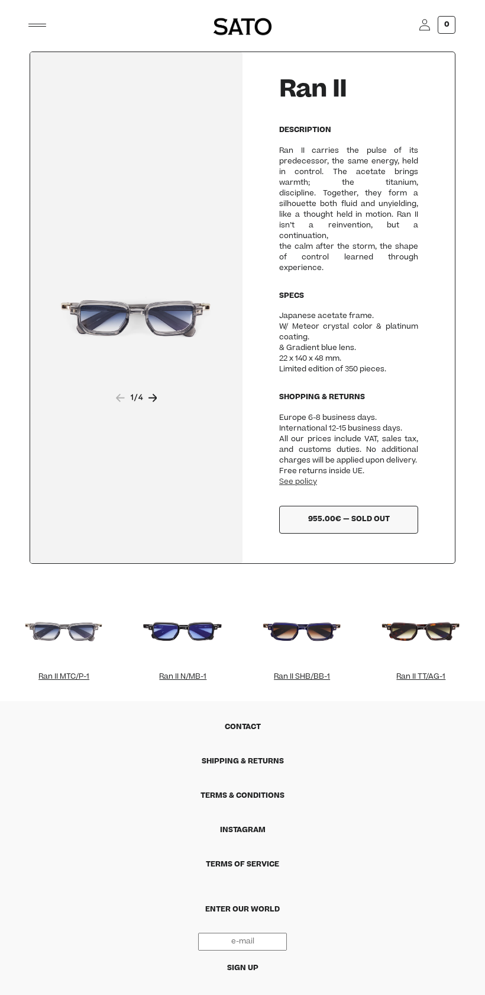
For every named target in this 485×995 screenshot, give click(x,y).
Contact (243, 727)
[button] (37, 25)
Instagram (243, 830)
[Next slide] (152, 398)
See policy (298, 482)
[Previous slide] (120, 398)
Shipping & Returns (243, 761)
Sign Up (242, 968)
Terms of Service (242, 864)
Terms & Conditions (242, 796)
